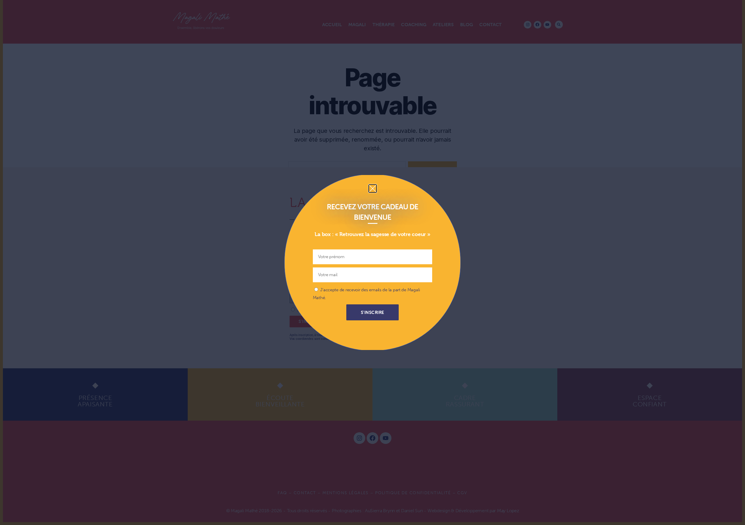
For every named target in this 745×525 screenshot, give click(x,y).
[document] (372, 262)
